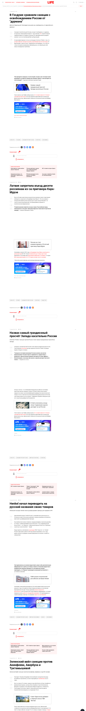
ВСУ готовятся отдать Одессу (48, 168)
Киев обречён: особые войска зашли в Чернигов (17, 169)
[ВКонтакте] (30, 147)
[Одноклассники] (33, 147)
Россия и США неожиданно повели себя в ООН (48, 668)
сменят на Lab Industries (40, 594)
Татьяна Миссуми (18, 612)
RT (40, 33)
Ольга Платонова (18, 435)
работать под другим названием (31, 593)
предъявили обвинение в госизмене (37, 255)
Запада (46, 41)
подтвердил (32, 530)
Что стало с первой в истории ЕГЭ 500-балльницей (48, 174)
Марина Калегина (18, 117)
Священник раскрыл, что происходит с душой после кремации (17, 175)
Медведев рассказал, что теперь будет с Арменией (48, 487)
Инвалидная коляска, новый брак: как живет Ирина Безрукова (17, 669)
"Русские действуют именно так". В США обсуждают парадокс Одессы (32, 170)
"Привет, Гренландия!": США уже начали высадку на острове (32, 487)
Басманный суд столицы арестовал (38, 254)
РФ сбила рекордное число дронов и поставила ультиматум (32, 175)
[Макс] (24, 147)
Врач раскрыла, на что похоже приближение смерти (49, 664)
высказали (24, 348)
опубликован (41, 696)
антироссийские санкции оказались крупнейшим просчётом (29, 41)
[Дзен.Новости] (21, 147)
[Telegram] (27, 147)
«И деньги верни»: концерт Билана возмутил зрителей (48, 492)
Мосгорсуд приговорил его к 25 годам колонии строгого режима (30, 257)
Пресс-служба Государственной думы (20, 115)
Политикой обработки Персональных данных (32, 6)
